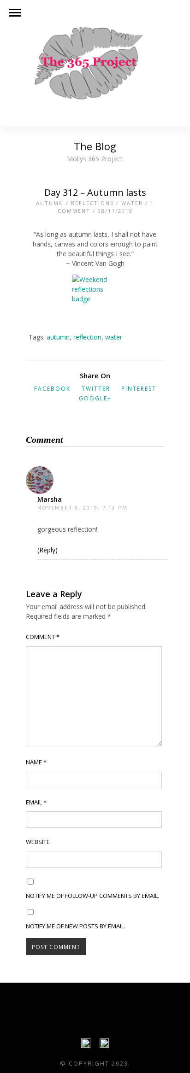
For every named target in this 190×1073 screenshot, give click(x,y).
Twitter (96, 389)
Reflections (92, 202)
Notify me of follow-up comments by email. (92, 895)
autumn (58, 337)
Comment (42, 637)
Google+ (95, 398)
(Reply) (47, 549)
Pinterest (138, 389)
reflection (87, 337)
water (113, 337)
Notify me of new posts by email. (75, 926)
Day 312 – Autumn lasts (95, 192)
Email (36, 802)
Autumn (50, 202)
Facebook (52, 389)
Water (132, 202)
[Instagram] (104, 1045)
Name (36, 762)
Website (38, 842)
